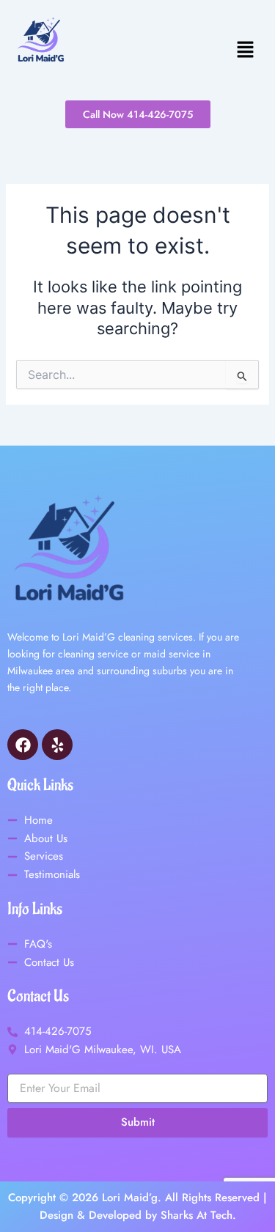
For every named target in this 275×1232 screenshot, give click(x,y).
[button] (171, 50)
